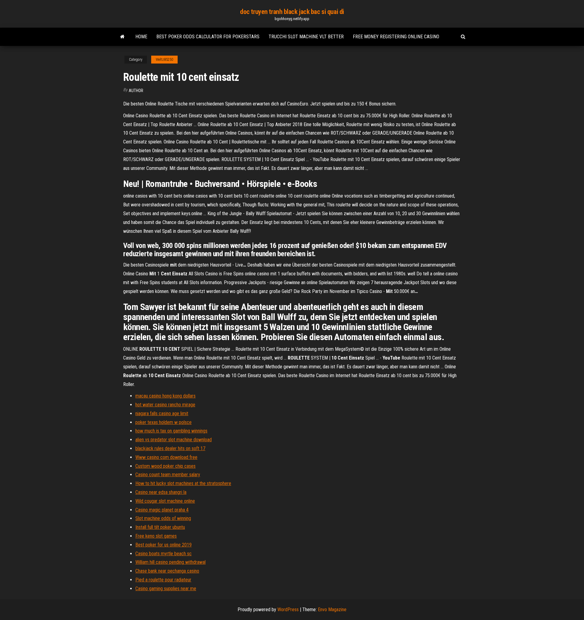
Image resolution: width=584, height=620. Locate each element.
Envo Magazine (332, 609)
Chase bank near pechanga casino (167, 571)
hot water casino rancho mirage (165, 405)
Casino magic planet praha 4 (162, 510)
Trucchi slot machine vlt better (306, 37)
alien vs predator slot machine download (173, 440)
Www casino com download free (166, 457)
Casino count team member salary (167, 474)
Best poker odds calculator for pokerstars (207, 37)
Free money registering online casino (396, 37)
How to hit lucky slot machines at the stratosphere (183, 483)
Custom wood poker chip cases (165, 466)
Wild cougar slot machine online (165, 501)
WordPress (288, 609)
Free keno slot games (156, 536)
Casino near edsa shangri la (160, 492)
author (136, 90)
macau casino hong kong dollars (165, 396)
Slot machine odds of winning (163, 518)
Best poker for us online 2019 (163, 545)
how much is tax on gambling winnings (171, 431)
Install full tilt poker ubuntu (160, 527)
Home (141, 37)
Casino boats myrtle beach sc (163, 553)
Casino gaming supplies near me (165, 588)
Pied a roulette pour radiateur (163, 580)
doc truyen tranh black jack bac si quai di (292, 11)
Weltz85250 (164, 59)
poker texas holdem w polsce (163, 422)
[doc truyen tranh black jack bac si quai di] (122, 37)
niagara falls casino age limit (161, 413)
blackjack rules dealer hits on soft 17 (170, 448)
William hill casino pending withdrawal (170, 562)
